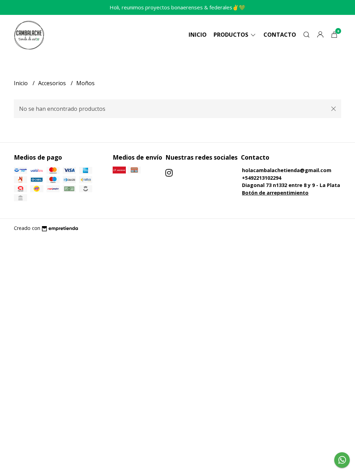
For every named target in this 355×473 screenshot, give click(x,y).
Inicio (198, 34)
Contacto (279, 34)
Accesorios (52, 83)
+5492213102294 (261, 178)
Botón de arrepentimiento (275, 192)
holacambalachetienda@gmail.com (286, 170)
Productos (232, 34)
